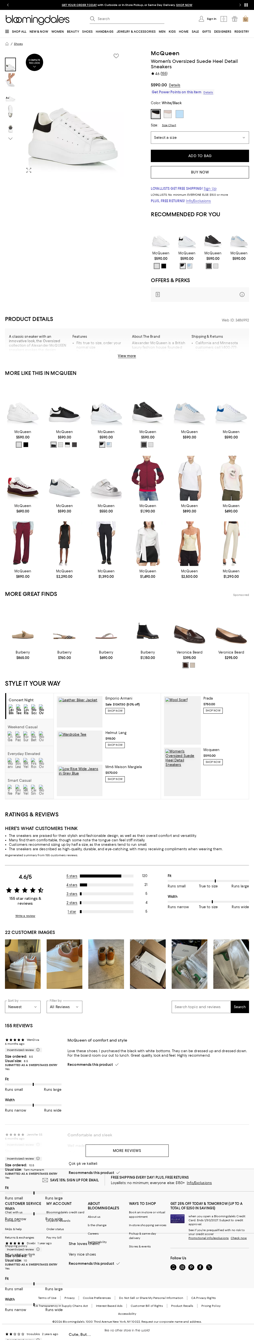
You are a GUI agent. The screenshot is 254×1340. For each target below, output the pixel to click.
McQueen (165, 53)
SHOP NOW (184, 5)
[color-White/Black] (182, 266)
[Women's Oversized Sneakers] (239, 236)
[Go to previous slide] (8, 5)
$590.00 (159, 84)
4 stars (71, 885)
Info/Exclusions (198, 201)
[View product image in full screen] (29, 170)
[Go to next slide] (240, 5)
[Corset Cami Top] (189, 543)
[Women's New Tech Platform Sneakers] (161, 236)
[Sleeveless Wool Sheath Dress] (64, 543)
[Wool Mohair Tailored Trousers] (106, 543)
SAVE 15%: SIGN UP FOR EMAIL (74, 1180)
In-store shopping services (147, 1225)
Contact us (13, 1220)
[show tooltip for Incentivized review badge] (37, 1050)
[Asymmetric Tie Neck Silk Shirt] (148, 543)
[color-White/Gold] (215, 266)
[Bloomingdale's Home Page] (37, 20)
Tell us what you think (20, 1254)
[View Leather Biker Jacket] (79, 712)
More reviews (127, 1150)
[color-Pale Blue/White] (189, 266)
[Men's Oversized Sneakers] (64, 478)
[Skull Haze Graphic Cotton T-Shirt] (231, 478)
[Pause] (246, 5)
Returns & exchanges (19, 1237)
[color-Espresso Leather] (185, 665)
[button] (64, 113)
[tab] (10, 64)
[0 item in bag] (245, 19)
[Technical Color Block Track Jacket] (148, 478)
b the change (97, 1225)
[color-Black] (163, 266)
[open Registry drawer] (234, 19)
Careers (93, 1233)
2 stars (72, 903)
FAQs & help (13, 1229)
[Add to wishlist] (116, 56)
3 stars (72, 894)
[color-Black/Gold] (208, 266)
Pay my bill (54, 1237)
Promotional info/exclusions (209, 1238)
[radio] (157, 266)
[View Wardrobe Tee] (79, 746)
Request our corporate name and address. (171, 1321)
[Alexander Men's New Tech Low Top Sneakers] (231, 404)
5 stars (72, 876)
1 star (72, 912)
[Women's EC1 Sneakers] (23, 478)
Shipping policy (16, 1246)
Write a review (25, 916)
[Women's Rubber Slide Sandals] (106, 478)
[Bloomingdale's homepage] (7, 44)
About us (94, 1216)
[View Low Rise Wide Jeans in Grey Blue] (79, 780)
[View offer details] (200, 294)
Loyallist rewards (58, 1220)
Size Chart (169, 125)
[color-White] (156, 266)
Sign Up (210, 189)
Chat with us (14, 1212)
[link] (161, 260)
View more (127, 356)
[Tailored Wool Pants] (231, 543)
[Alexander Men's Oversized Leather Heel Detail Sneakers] (64, 404)
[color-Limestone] (192, 665)
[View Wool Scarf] (182, 720)
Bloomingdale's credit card (65, 1212)
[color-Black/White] (53, 444)
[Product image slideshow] (73, 113)
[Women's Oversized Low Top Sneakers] (213, 236)
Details (174, 85)
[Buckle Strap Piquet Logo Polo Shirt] (189, 478)
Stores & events (140, 1246)
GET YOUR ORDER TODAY (79, 5)
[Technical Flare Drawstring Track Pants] (23, 543)
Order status (55, 1229)
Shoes (18, 44)
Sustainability (97, 1242)
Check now (239, 1238)
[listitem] (127, 5)
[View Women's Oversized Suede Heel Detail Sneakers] (182, 772)
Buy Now (200, 172)
